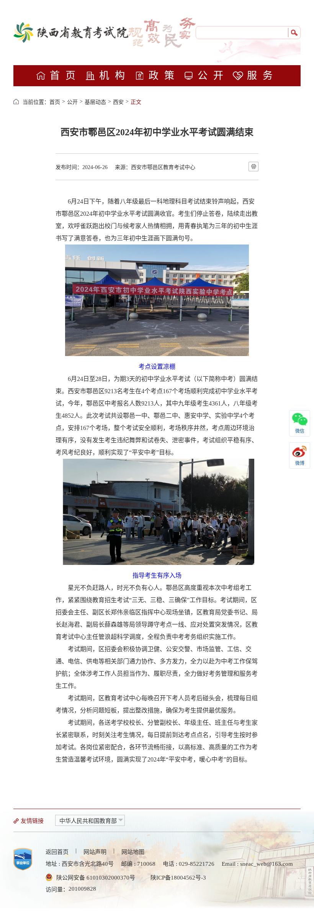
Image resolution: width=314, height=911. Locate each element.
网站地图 (132, 852)
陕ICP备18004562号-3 (178, 878)
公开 (213, 75)
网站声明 (94, 852)
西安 (118, 102)
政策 (164, 75)
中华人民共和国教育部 (88, 821)
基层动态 (95, 102)
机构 (115, 75)
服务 (262, 75)
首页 (65, 75)
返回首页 (57, 852)
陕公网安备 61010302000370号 (95, 878)
